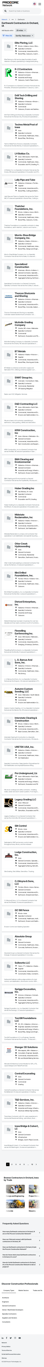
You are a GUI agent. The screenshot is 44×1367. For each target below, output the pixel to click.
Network (7, 5)
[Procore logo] (11, 2)
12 (32, 1164)
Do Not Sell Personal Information (11, 1354)
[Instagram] (15, 1338)
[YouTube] (20, 1338)
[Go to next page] (36, 1164)
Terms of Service (7, 1350)
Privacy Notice (6, 1346)
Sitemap (4, 1358)
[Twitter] (11, 1338)
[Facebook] (6, 1338)
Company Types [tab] (8, 1290)
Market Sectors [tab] (23, 1290)
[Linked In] (2, 1338)
